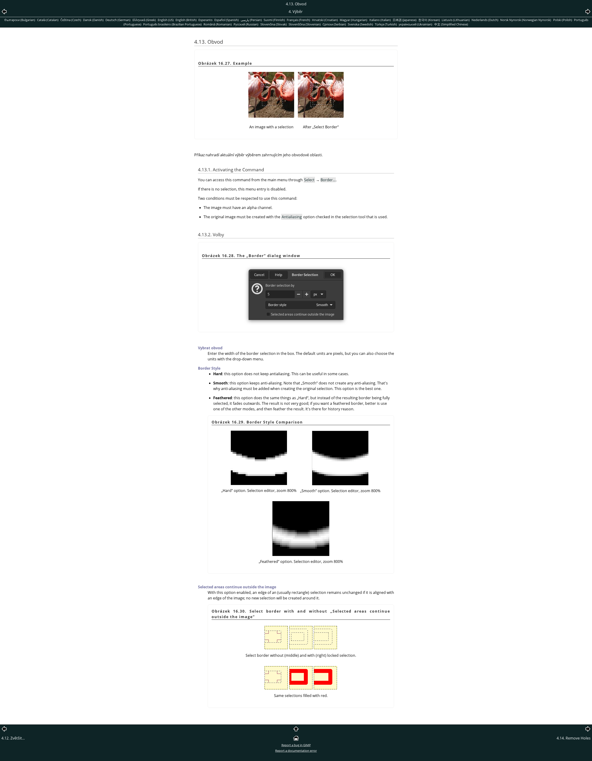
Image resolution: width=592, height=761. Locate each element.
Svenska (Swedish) (360, 24)
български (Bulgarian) (19, 20)
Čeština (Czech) (70, 20)
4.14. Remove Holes (574, 738)
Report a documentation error (296, 751)
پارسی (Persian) (251, 20)
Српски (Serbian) (334, 24)
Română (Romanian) (218, 24)
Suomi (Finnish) (274, 20)
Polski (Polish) (562, 20)
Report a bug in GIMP (296, 745)
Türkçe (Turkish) (386, 24)
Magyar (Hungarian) (353, 20)
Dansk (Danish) (93, 20)
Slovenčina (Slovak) (273, 24)
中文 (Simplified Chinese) (451, 24)
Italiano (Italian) (380, 20)
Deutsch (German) (117, 20)
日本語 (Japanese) (404, 20)
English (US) (166, 20)
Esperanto (205, 20)
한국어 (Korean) (429, 20)
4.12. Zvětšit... (13, 738)
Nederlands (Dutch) (485, 20)
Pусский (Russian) (246, 24)
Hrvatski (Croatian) (325, 20)
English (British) (186, 20)
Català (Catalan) (48, 20)
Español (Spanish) (226, 20)
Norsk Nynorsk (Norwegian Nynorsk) (525, 20)
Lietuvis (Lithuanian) (456, 20)
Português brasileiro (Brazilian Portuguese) (172, 24)
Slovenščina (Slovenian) (305, 24)
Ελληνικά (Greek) (144, 20)
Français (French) (298, 20)
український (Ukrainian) (415, 24)
